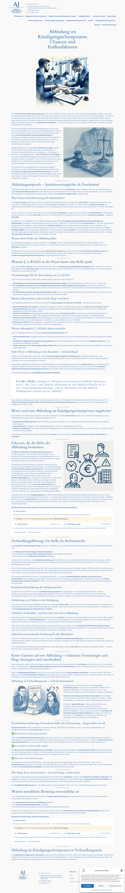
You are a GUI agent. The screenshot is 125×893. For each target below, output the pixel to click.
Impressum (109, 890)
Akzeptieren (87, 886)
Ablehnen (100, 886)
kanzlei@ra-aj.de (33, 12)
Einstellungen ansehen (115, 886)
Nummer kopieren (34, 532)
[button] (121, 870)
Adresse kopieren (20, 532)
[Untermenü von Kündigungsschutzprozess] (115, 20)
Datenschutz (103, 890)
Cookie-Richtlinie (95, 890)
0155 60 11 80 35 (33, 4)
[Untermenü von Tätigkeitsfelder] (90, 16)
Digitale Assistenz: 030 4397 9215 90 (38, 6)
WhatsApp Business (33, 10)
